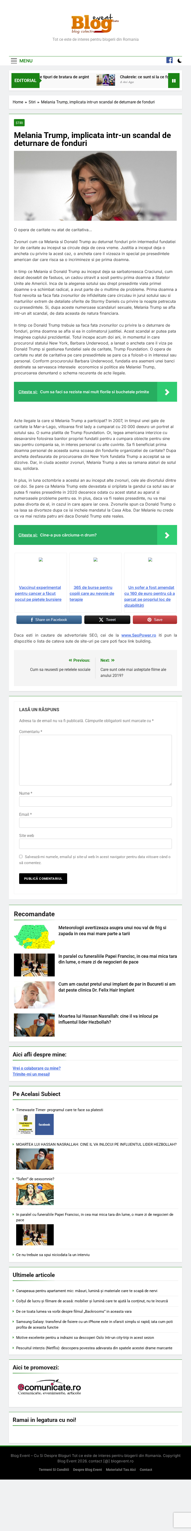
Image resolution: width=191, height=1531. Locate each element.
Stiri (19, 122)
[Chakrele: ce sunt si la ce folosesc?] (89, 80)
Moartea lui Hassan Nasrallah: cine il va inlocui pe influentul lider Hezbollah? (96, 1144)
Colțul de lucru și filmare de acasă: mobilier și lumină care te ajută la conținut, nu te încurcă (92, 1301)
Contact (146, 1470)
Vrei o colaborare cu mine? (37, 1068)
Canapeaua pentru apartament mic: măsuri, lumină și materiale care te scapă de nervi (86, 1291)
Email (25, 814)
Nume (25, 793)
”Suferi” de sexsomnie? (35, 1179)
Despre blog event (87, 1470)
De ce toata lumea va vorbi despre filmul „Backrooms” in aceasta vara (74, 1311)
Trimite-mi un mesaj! (31, 1074)
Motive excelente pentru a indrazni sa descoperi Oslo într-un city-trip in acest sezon (85, 1337)
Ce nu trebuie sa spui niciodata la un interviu (53, 1255)
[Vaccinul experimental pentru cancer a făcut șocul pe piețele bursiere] (41, 570)
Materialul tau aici (121, 1470)
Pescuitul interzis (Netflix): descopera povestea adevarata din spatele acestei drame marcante (94, 1348)
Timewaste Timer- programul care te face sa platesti (59, 1110)
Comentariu (30, 731)
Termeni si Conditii (54, 1470)
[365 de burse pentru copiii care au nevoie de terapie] (95, 570)
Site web (26, 835)
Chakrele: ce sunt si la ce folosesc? (134, 77)
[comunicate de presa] (50, 1394)
